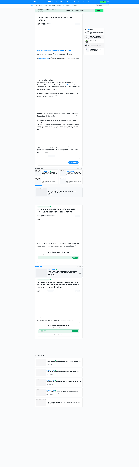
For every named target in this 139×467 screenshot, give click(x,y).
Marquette (51, 50)
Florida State (40, 50)
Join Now (103, 1)
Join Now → (75, 257)
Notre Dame (56, 50)
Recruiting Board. (42, 163)
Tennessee (62, 50)
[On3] (85, 29)
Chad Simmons (43, 215)
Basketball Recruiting (60, 1)
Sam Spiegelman (44, 290)
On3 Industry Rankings (44, 58)
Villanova (69, 50)
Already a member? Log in (58, 260)
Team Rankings (52, 5)
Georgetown (46, 50)
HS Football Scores (66, 5)
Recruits (45, 5)
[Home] (33, 1)
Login (107, 1)
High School (69, 1)
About (87, 1)
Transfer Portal (77, 1)
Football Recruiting (50, 1)
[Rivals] (88, 29)
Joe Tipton (43, 23)
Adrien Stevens (40, 49)
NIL (83, 1)
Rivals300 (59, 5)
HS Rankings (74, 5)
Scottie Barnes (67, 84)
